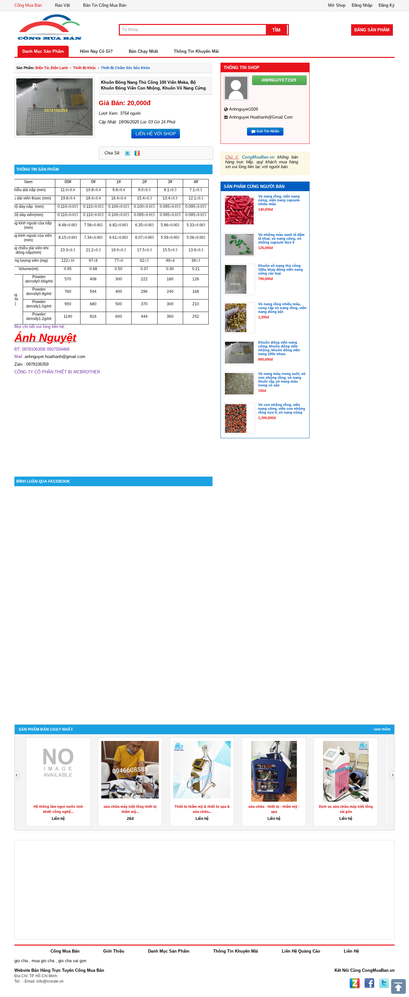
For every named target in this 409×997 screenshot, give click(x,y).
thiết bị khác (84, 68)
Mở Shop (336, 5)
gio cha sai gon (72, 960)
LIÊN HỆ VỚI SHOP (155, 133)
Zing (137, 153)
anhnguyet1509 (243, 109)
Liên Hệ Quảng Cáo (301, 951)
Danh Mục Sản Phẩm (43, 51)
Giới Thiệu (113, 951)
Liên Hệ (351, 951)
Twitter (127, 153)
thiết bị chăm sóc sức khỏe (125, 68)
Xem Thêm (382, 729)
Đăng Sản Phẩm (372, 29)
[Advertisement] (113, 422)
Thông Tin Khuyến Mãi (196, 51)
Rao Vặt (62, 5)
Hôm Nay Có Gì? (96, 51)
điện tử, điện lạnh (51, 68)
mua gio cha (43, 960)
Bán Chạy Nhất (143, 51)
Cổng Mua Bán (28, 5)
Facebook (369, 983)
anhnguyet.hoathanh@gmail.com (261, 117)
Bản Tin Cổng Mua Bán (104, 5)
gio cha (21, 960)
